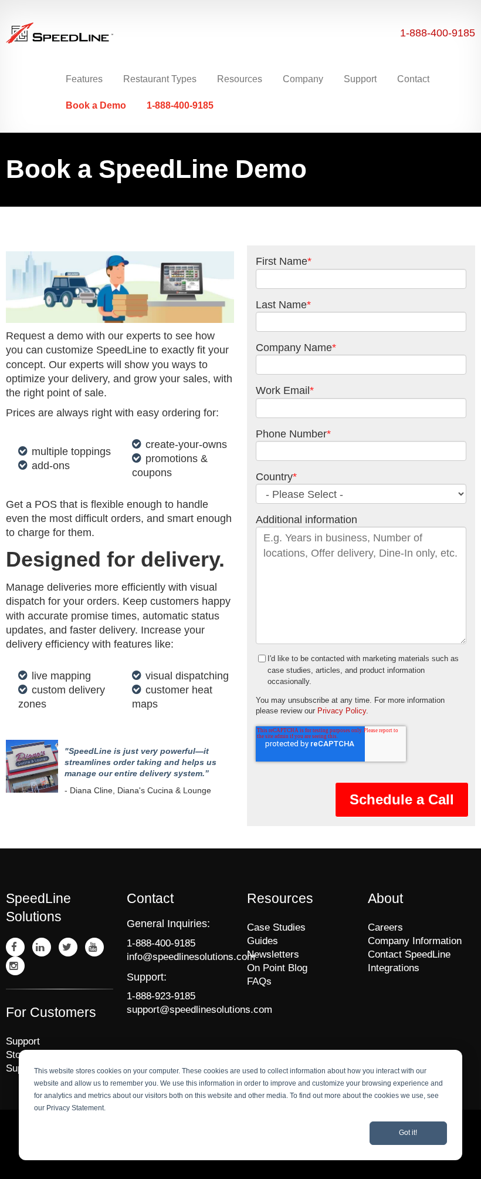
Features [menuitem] (84, 79)
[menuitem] (98, 105)
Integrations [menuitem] (393, 967)
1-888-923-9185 (161, 996)
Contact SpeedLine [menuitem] (409, 954)
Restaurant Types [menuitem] (160, 79)
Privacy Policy (341, 710)
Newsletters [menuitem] (273, 954)
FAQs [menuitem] (259, 981)
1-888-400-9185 (437, 33)
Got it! (408, 1133)
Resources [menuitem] (239, 79)
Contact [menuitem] (413, 79)
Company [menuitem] (303, 79)
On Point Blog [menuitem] (277, 967)
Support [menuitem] (360, 79)
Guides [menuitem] (262, 940)
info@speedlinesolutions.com (180, 956)
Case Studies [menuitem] (276, 927)
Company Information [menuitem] (415, 940)
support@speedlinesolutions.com (180, 1009)
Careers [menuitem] (385, 927)
